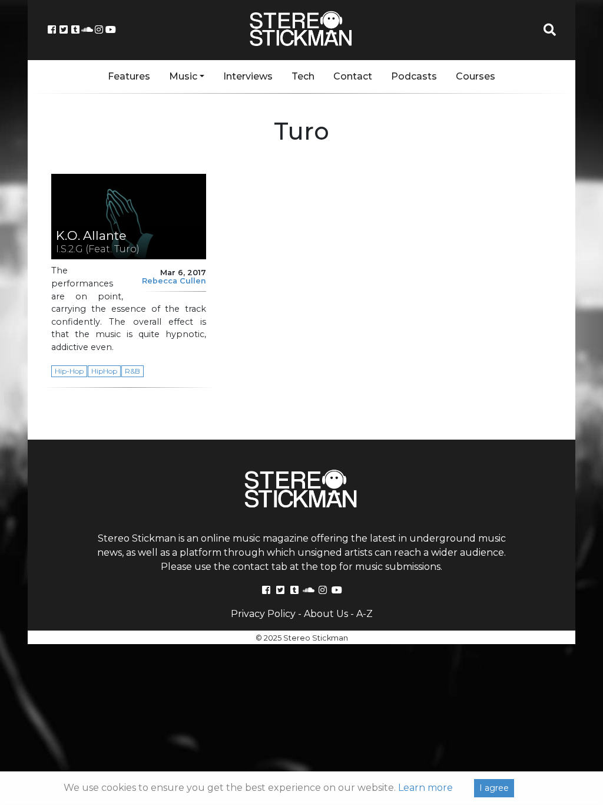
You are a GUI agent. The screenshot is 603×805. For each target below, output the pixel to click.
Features (129, 76)
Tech (302, 76)
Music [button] (183, 76)
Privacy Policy (263, 613)
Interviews (248, 76)
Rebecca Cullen (174, 280)
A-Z (364, 613)
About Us (326, 613)
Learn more (425, 787)
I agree (494, 788)
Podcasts (414, 76)
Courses (475, 76)
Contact (352, 76)
